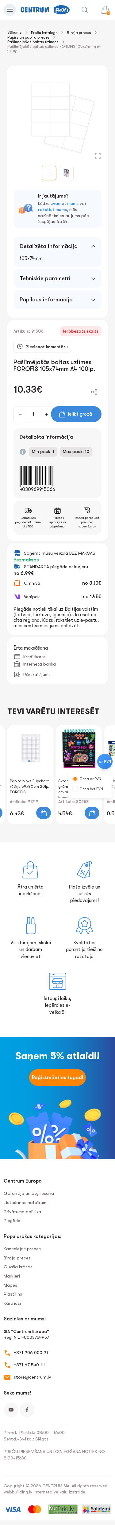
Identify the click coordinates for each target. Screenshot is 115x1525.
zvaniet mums (65, 203)
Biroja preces (79, 32)
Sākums (14, 32)
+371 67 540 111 (30, 1365)
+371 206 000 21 (31, 1352)
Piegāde (12, 1220)
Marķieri (12, 1276)
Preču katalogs (44, 32)
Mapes (10, 1285)
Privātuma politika (22, 1211)
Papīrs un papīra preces (28, 37)
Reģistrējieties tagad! (57, 1077)
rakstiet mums (52, 209)
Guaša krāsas (18, 1266)
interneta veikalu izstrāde (59, 1491)
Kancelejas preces (22, 1248)
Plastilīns (13, 1294)
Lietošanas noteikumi (26, 1202)
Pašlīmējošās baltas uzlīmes (33, 42)
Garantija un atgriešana (29, 1193)
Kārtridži (12, 1303)
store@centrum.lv (32, 1377)
